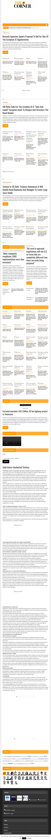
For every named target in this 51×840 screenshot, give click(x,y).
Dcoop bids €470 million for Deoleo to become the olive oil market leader (31, 331)
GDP (37, 758)
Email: (4, 454)
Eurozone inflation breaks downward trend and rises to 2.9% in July (19, 160)
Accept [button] (24, 838)
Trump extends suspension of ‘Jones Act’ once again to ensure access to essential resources (31, 219)
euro (13, 759)
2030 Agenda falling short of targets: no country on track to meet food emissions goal (43, 218)
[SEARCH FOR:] (41, 27)
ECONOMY (5, 758)
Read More (28, 838)
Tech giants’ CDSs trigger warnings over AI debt (43, 357)
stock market (15, 763)
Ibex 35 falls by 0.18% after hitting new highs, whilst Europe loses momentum (7, 359)
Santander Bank (5, 763)
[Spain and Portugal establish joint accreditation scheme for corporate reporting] (31, 141)
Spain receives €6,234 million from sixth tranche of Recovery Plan (19, 78)
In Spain (27, 60)
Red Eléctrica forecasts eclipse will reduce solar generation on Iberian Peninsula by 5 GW (42, 79)
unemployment (28, 763)
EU (11, 758)
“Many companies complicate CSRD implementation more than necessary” (13, 258)
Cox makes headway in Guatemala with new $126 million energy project (43, 388)
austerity (5, 756)
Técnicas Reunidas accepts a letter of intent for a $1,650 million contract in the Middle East (31, 345)
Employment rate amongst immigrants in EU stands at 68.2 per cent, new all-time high (8, 159)
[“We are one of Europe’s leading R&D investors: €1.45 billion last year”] (6, 294)
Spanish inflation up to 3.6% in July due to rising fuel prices (31, 83)
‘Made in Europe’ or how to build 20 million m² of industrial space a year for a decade (19, 138)
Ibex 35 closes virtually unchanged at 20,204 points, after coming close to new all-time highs (43, 373)
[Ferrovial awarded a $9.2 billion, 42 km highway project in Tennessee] (5, 311)
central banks (25, 756)
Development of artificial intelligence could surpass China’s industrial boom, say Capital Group (8, 217)
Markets (10, 231)
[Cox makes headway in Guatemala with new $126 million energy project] (40, 383)
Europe (20, 759)
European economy (7, 104)
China (29, 756)
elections (9, 759)
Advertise (6, 830)
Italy (21, 761)
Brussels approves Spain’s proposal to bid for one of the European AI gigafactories (25, 38)
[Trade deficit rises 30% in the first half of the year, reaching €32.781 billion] (18, 58)
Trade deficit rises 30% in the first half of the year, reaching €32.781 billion (19, 63)
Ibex (32, 340)
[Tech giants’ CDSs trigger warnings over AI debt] (43, 354)
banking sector (10, 756)
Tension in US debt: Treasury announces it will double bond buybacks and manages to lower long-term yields (25, 190)
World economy (6, 184)
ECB (45, 756)
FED (29, 759)
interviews (6, 247)
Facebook (13, 810)
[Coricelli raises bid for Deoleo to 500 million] (5, 324)
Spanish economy (6, 33)
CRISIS (32, 756)
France (35, 758)
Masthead (6, 824)
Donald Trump (39, 756)
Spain (10, 763)
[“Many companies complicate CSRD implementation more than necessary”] (13, 251)
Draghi (42, 756)
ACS (3, 756)
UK (23, 763)
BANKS (16, 756)
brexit (22, 756)
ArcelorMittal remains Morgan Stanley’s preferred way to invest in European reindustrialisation (8, 373)
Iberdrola (8, 761)
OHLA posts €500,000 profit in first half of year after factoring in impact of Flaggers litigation (7, 77)
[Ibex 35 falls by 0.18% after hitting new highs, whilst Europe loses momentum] (8, 354)
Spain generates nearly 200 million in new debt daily (8, 62)
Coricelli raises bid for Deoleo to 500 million (7, 330)
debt (35, 756)
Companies (5, 73)
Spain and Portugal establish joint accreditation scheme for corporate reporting (31, 146)
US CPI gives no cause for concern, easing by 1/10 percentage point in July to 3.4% (19, 217)
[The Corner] (25, 4)
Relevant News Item (30, 341)
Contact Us (6, 827)
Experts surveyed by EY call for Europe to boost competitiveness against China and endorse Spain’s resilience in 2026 (43, 162)
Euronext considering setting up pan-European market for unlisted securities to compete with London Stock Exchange (31, 161)
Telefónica (20, 763)
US (32, 763)
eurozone (25, 759)
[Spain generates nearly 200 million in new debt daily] (6, 58)
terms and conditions (14, 458)
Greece (46, 759)
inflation (17, 761)
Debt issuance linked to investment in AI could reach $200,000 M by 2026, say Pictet (42, 233)
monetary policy (29, 761)
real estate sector (37, 761)
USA (34, 763)
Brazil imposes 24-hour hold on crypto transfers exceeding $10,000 (30, 233)
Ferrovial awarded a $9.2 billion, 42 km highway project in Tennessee (7, 317)
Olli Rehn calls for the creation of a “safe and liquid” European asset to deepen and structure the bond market (25, 110)
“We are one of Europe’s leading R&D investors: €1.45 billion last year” (17, 290)
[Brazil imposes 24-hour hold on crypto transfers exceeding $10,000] (31, 228)
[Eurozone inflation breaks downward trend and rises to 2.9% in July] (17, 153)
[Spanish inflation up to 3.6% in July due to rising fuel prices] (31, 77)
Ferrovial (32, 758)
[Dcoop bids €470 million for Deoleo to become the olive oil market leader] (28, 324)
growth (4, 761)
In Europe (5, 135)
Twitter (12, 813)
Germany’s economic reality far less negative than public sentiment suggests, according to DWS (8, 138)
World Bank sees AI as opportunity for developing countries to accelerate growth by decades (19, 232)
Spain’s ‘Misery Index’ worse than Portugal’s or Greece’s (31, 62)
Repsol (46, 761)
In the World (5, 213)
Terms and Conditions (8, 833)
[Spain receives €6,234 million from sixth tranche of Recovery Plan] (19, 73)
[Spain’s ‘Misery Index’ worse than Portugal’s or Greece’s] (28, 58)
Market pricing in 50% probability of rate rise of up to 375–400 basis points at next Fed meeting (8, 235)
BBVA (19, 756)
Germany (41, 759)
